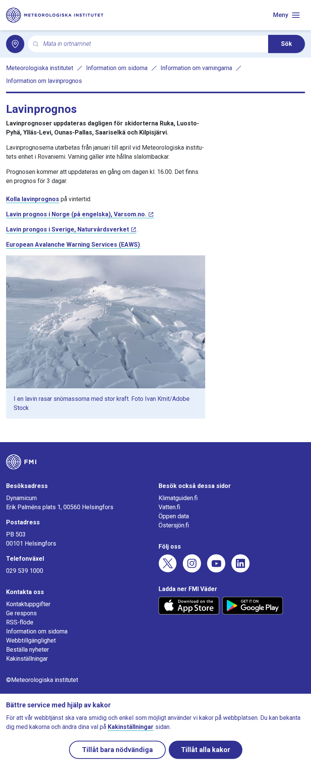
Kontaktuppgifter (28, 604)
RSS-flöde (19, 622)
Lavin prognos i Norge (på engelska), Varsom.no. (76, 214)
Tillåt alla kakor (205, 750)
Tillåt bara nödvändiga (117, 750)
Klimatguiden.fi (178, 498)
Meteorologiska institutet (39, 68)
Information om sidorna (117, 68)
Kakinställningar (27, 658)
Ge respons (21, 613)
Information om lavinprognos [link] (44, 80)
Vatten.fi (169, 507)
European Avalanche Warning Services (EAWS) (73, 244)
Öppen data (174, 516)
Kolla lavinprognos (32, 199)
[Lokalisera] (15, 44)
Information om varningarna (196, 68)
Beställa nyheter (27, 649)
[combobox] (153, 44)
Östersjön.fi (174, 525)
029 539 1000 (24, 570)
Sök (286, 43)
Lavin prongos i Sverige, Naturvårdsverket (67, 229)
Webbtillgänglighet (31, 640)
